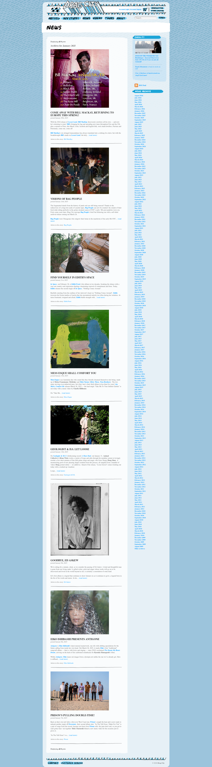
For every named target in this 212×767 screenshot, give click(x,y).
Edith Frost (67, 301)
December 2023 (140, 166)
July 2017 (138, 336)
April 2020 (138, 263)
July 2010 (138, 522)
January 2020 (139, 270)
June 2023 (138, 179)
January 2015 (139, 402)
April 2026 (138, 104)
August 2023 (139, 175)
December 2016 (140, 352)
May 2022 (138, 208)
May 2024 (138, 155)
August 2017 (139, 334)
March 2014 (139, 425)
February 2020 (140, 268)
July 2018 (138, 310)
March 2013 (139, 451)
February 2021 (140, 241)
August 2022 (139, 201)
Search (162, 18)
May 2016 (138, 367)
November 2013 (140, 433)
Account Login (124, 9)
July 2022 (138, 204)
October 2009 (139, 542)
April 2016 (138, 369)
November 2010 (140, 513)
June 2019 (138, 285)
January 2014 (139, 429)
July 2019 (138, 283)
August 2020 (139, 254)
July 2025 (138, 124)
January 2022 (139, 217)
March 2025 (139, 133)
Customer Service (71, 763)
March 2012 (139, 478)
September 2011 (140, 491)
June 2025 (138, 126)
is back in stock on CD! (147, 68)
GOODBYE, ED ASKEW (64, 560)
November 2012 (140, 460)
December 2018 (140, 299)
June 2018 (138, 312)
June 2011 (138, 498)
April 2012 (138, 475)
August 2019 (139, 281)
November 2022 (140, 195)
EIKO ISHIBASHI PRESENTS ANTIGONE (75, 639)
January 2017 (139, 349)
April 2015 (138, 396)
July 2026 (138, 98)
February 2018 (140, 321)
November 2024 (140, 142)
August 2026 (139, 95)
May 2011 (138, 500)
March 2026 (139, 106)
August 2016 (139, 360)
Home (77, 6)
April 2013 (138, 449)
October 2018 (139, 303)
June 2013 (138, 444)
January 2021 (139, 243)
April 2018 (138, 316)
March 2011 (139, 504)
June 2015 (138, 391)
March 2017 (139, 345)
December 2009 (140, 537)
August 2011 (139, 493)
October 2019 (139, 277)
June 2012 (138, 471)
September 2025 (140, 120)
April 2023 (138, 184)
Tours (109, 18)
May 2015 (138, 394)
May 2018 (138, 314)
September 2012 (140, 464)
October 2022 (139, 197)
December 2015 (140, 378)
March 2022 (139, 212)
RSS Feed (142, 85)
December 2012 (140, 458)
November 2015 (140, 380)
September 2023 (140, 173)
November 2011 (140, 486)
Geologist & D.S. (69, 475)
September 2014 (140, 411)
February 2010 (140, 533)
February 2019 (140, 294)
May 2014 (138, 420)
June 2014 (138, 418)
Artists (53, 18)
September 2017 (140, 332)
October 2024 (139, 144)
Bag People (68, 225)
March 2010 (139, 531)
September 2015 (140, 385)
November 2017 (140, 327)
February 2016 (140, 374)
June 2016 (138, 365)
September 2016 (140, 358)
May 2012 (138, 473)
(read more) (93, 135)
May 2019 (138, 288)
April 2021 (138, 237)
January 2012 (139, 482)
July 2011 (138, 495)
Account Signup (135, 9)
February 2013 (140, 453)
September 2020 (140, 252)
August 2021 (139, 228)
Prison (66, 739)
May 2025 (138, 128)
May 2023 (138, 181)
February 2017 (140, 347)
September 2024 (140, 146)
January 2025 (139, 137)
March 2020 (139, 265)
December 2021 (140, 219)
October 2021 (139, 223)
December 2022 (140, 193)
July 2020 (138, 257)
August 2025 (139, 122)
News (87, 18)
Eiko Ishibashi (68, 663)
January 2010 (139, 535)
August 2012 (139, 467)
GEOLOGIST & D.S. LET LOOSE (70, 449)
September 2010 (140, 517)
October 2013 (139, 436)
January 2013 (139, 456)
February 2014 (140, 427)
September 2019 (140, 279)
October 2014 (139, 409)
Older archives (140, 548)
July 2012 (138, 469)
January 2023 (139, 190)
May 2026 (138, 102)
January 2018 (139, 323)
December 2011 (140, 484)
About (121, 18)
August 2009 (139, 546)
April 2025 (138, 131)
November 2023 (140, 168)
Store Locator (158, 10)
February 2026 (140, 109)
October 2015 (139, 383)
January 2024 (139, 164)
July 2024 (138, 151)
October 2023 (139, 170)
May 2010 (138, 526)
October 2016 (139, 356)
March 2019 (139, 292)
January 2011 (139, 509)
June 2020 (138, 259)
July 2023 (138, 177)
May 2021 (138, 235)
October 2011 (139, 489)
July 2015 (138, 389)
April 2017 (138, 343)
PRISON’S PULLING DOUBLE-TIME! (73, 715)
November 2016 (140, 354)
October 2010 (139, 515)
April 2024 (138, 157)
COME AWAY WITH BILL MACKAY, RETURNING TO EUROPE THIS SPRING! (82, 114)
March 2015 (139, 398)
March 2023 (139, 186)
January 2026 (139, 111)
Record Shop (71, 18)
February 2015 (140, 400)
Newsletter (158, 8)
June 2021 (138, 232)
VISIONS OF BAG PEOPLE (66, 199)
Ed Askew (67, 582)
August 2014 (139, 414)
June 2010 (138, 524)
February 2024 (140, 162)
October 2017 (139, 330)
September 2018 (140, 305)
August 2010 (139, 520)
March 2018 (139, 319)
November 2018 (140, 301)
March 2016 (139, 372)
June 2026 (138, 100)
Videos (98, 18)
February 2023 (140, 188)
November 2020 (140, 248)
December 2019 (140, 272)
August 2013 (139, 440)
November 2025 (140, 115)
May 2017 (138, 341)
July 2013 (138, 442)
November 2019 (140, 274)
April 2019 (138, 290)
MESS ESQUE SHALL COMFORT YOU (73, 373)
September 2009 (140, 544)
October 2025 (139, 117)
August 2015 (139, 387)
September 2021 (140, 226)
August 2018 (139, 307)
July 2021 (138, 230)
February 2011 (140, 506)
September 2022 (140, 199)
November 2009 (140, 540)
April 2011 (138, 502)
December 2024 (140, 139)
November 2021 (140, 221)
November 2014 (140, 407)
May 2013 (138, 447)
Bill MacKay (68, 139)
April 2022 (138, 210)
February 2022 (140, 215)
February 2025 (140, 135)
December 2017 (140, 325)
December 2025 (140, 113)
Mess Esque (68, 397)
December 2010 (140, 511)
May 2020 (138, 261)
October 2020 (139, 250)
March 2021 (139, 239)
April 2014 (138, 422)
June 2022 (138, 206)
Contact (53, 763)
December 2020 (140, 246)
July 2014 (138, 416)
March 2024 (139, 159)
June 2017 (138, 338)
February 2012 (140, 480)
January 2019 (139, 296)
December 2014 (140, 405)
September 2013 (140, 438)
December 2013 (140, 431)
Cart (145, 10)
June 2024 (138, 153)
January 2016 (139, 376)
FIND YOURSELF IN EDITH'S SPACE (72, 277)
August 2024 (139, 148)
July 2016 (138, 363)
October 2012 (139, 462)
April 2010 (138, 528)
